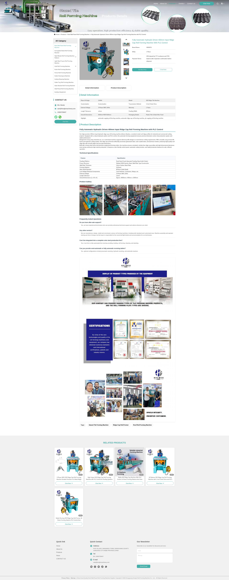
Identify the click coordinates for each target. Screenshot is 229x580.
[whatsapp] (56, 117)
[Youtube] (98, 567)
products (172, 3)
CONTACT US (61, 559)
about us (163, 3)
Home (156, 3)
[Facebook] (95, 567)
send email (143, 566)
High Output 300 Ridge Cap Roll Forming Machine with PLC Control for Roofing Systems (99, 478)
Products (63, 34)
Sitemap (73, 578)
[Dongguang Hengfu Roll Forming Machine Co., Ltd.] (6, 3)
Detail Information (92, 88)
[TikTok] (102, 567)
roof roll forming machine (142, 425)
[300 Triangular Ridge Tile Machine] (100, 59)
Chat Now (206, 3)
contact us (191, 3)
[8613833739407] (106, 567)
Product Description (118, 88)
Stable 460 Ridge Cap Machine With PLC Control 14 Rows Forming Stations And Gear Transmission (129, 478)
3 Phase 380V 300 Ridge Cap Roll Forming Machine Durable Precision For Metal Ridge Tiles (69, 478)
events (181, 3)
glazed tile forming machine (98, 425)
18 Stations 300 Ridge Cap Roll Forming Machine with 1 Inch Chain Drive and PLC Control (160, 478)
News (58, 555)
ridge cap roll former (121, 425)
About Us (59, 549)
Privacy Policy (65, 578)
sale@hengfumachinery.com (66, 108)
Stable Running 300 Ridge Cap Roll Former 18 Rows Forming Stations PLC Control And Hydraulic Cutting (69, 519)
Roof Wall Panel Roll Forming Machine (78, 34)
